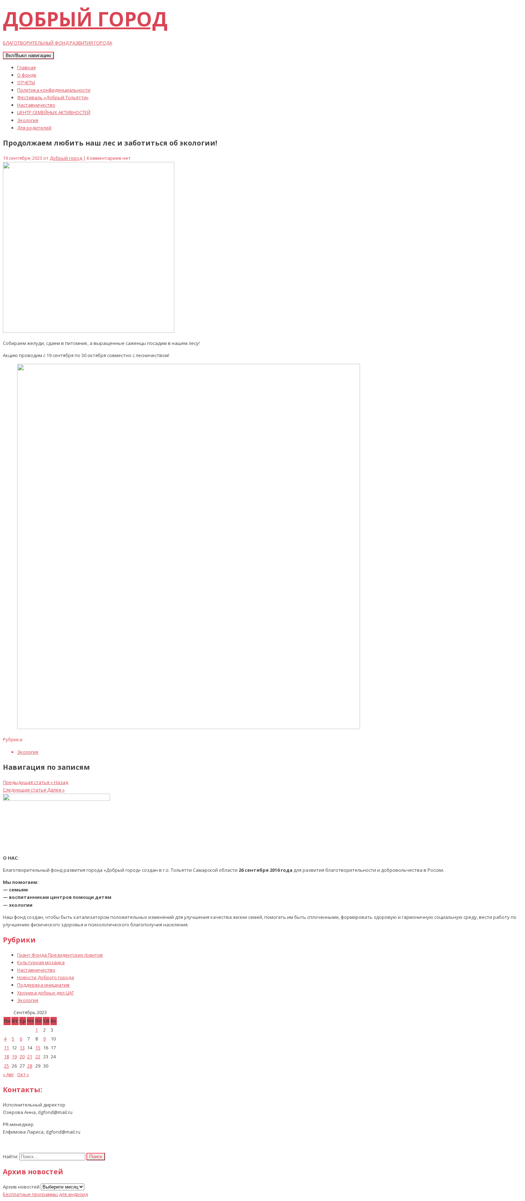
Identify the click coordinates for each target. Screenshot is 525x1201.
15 (37, 1047)
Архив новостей (21, 1187)
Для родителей (34, 127)
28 (29, 1066)
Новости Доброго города (45, 977)
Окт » (23, 1074)
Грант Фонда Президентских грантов (60, 955)
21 (29, 1056)
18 (6, 1056)
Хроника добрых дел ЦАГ (45, 992)
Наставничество (36, 105)
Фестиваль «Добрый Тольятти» (53, 97)
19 (14, 1056)
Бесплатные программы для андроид (45, 1194)
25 (6, 1066)
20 (22, 1056)
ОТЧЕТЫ (26, 82)
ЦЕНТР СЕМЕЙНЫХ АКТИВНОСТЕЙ (53, 112)
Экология (27, 120)
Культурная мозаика (41, 962)
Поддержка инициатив (43, 985)
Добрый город (66, 158)
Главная (26, 67)
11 (6, 1047)
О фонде (26, 75)
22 (37, 1056)
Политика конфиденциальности (53, 90)
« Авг (8, 1074)
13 (22, 1047)
